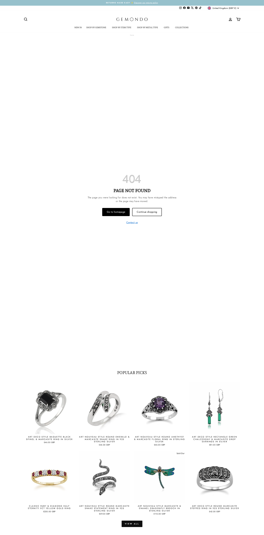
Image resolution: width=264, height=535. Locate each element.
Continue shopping (147, 212)
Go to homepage (116, 212)
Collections (182, 27)
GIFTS (167, 27)
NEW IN (78, 27)
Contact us (132, 222)
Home (132, 35)
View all (132, 523)
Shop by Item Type (122, 27)
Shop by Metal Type (147, 27)
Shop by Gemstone (96, 27)
